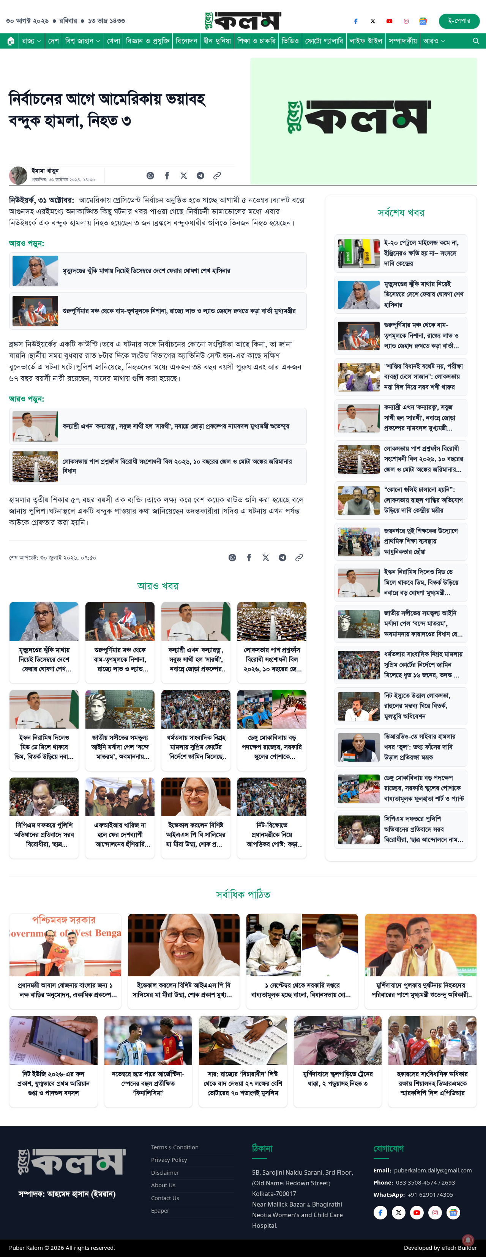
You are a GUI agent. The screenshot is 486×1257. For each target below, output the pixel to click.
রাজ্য (28, 41)
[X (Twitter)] (373, 21)
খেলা (113, 41)
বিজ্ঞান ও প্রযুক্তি (148, 41)
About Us (163, 1185)
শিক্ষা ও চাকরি (256, 41)
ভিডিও (290, 41)
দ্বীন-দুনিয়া (217, 41)
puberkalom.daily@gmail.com (433, 1170)
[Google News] (423, 21)
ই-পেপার (459, 21)
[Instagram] (406, 21)
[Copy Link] (217, 175)
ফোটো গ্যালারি (324, 41)
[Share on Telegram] (200, 175)
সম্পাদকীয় (403, 41)
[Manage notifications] (468, 1240)
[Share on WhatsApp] (150, 175)
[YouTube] (389, 21)
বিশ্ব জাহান (79, 41)
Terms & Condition (175, 1147)
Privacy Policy (169, 1160)
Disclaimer (165, 1173)
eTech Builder (459, 1248)
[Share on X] (183, 175)
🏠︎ (11, 41)
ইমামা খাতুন (45, 171)
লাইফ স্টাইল (366, 41)
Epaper (160, 1211)
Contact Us (165, 1198)
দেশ (53, 41)
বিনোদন (186, 41)
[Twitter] (399, 1212)
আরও (431, 41)
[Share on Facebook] (167, 175)
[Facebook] (356, 21)
